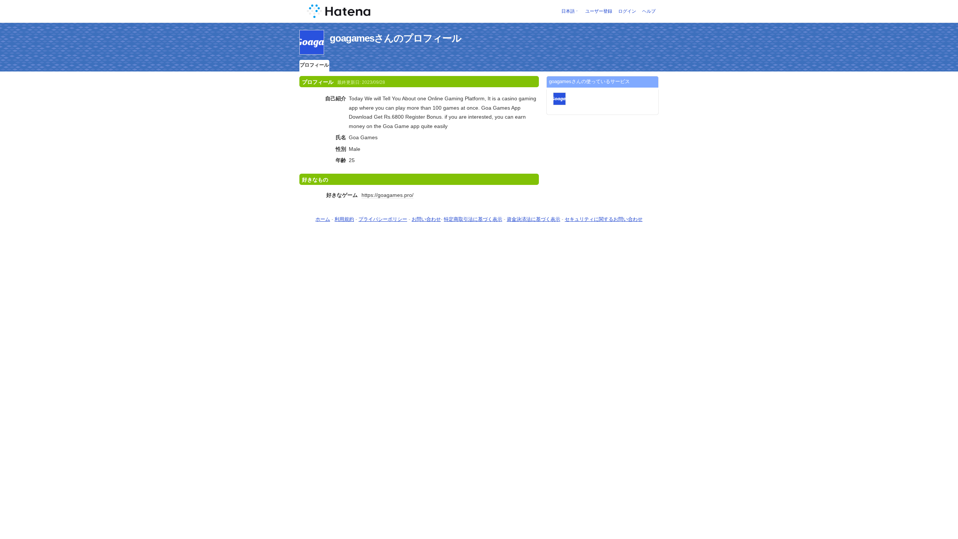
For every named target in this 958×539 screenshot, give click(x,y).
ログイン (627, 11)
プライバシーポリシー (383, 219)
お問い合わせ (426, 219)
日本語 (568, 11)
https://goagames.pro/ (387, 195)
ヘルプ (649, 11)
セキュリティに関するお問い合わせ (604, 219)
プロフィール (314, 65)
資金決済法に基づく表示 (533, 219)
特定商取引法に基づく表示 (473, 219)
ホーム (322, 219)
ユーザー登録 (598, 11)
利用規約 (344, 219)
